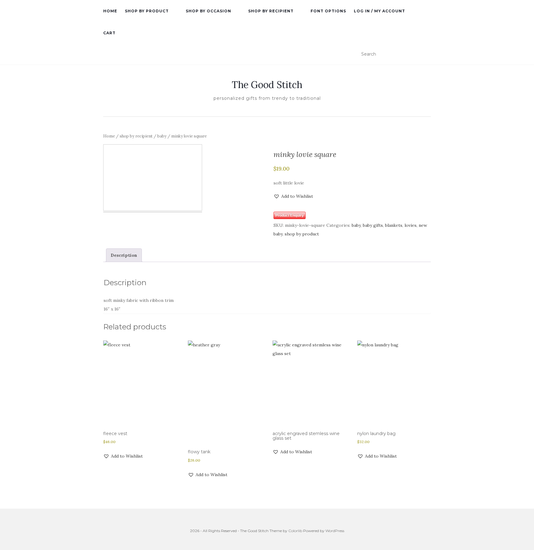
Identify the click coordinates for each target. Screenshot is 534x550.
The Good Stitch (267, 84)
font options (328, 11)
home (110, 11)
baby (162, 136)
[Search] (427, 54)
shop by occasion (208, 11)
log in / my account (379, 11)
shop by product (147, 11)
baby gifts (373, 225)
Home (109, 136)
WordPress (334, 530)
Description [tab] (124, 255)
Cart (109, 33)
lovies (411, 225)
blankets (393, 225)
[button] (293, 196)
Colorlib (295, 530)
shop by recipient (271, 11)
